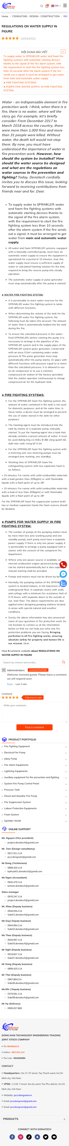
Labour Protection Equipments (20, 808)
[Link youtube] (54, 1137)
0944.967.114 (15, 939)
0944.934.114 (15, 910)
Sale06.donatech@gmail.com (23, 983)
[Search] (41, 6)
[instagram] (20, 1137)
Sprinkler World (12, 820)
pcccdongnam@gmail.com (22, 856)
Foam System (11, 814)
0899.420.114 (15, 867)
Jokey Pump (10, 758)
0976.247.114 (15, 896)
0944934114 (13, 1046)
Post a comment (34, 727)
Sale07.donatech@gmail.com (23, 957)
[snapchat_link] (37, 1137)
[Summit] (63, 662)
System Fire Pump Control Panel (21, 783)
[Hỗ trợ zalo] (63, 584)
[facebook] (12, 1137)
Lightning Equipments (16, 771)
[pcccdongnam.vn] (8, 6)
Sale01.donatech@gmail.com (23, 914)
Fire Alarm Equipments (16, 764)
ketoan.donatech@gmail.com (23, 885)
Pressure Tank (12, 789)
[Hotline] (63, 565)
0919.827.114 (15, 954)
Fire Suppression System (17, 802)
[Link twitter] (46, 1137)
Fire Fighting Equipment (17, 746)
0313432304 (19, 1058)
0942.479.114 (15, 882)
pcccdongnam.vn (23, 1095)
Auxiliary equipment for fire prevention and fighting (31, 777)
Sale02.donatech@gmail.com (23, 929)
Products (10, 1119)
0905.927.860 (15, 1008)
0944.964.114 (15, 925)
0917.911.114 (15, 853)
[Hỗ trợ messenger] (63, 574)
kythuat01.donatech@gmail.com (25, 871)
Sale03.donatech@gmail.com (23, 943)
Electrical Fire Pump (14, 752)
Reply (10, 684)
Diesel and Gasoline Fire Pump (20, 795)
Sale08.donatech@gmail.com (23, 997)
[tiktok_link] (29, 1137)
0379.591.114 (15, 993)
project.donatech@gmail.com (23, 842)
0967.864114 (14, 979)
